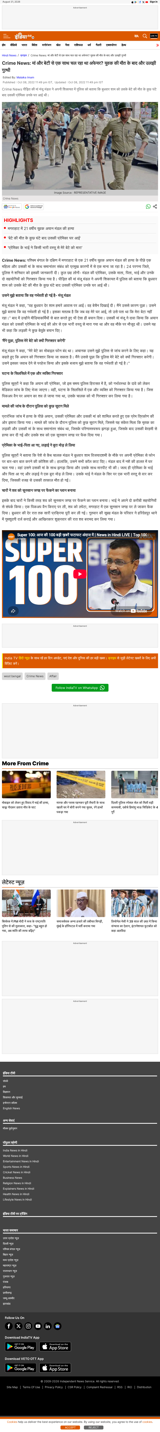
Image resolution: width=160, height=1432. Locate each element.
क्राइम (23, 55)
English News (11, 1108)
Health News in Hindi (16, 1194)
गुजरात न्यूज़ (9, 1276)
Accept (70, 1427)
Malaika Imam (25, 77)
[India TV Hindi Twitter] (143, 2)
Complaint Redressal (99, 1387)
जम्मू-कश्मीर (8, 1298)
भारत (24, 45)
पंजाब (5, 1281)
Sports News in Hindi (16, 1166)
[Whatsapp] (148, 206)
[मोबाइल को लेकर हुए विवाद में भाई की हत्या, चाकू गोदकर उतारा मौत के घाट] (26, 784)
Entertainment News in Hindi (21, 1161)
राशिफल (78, 45)
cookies (147, 1421)
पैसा (67, 45)
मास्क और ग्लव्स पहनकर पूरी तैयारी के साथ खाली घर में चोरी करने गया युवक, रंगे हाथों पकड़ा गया (81, 807)
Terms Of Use (31, 1387)
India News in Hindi (15, 1150)
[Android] (136, 2)
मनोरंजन (46, 45)
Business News (12, 1177)
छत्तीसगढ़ (7, 1292)
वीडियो (13, 45)
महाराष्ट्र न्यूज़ (9, 1265)
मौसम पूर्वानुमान (10, 1128)
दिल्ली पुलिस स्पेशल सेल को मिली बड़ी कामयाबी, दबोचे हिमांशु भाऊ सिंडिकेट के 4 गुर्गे (134, 807)
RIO (129, 1387)
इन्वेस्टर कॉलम (10, 1102)
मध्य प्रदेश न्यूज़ (10, 1260)
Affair (53, 676)
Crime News (35, 676)
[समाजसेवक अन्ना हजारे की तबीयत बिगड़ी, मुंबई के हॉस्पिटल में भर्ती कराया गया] (81, 903)
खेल (58, 45)
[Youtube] (38, 1326)
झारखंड (7, 1303)
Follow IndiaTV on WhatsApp (77, 688)
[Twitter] (18, 1326)
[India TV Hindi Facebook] (140, 2)
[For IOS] (55, 1368)
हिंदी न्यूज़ (24, 658)
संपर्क (5, 1081)
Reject (94, 1427)
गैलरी (98, 45)
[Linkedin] (48, 1326)
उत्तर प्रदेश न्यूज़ (11, 1238)
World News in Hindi (15, 1155)
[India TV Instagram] (28, 1326)
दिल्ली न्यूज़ (8, 1243)
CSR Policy (75, 1387)
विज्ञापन (6, 1091)
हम (4, 1086)
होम (3, 45)
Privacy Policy (54, 1387)
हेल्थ (124, 45)
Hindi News (9, 55)
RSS (120, 1387)
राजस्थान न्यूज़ (10, 1270)
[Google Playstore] (20, 1346)
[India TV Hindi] (24, 36)
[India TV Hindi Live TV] (154, 36)
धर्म (89, 45)
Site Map (12, 1387)
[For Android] (20, 1368)
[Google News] (12, 206)
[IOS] (132, 2)
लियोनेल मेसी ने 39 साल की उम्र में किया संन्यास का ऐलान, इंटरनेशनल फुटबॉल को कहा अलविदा (134, 926)
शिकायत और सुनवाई (13, 1097)
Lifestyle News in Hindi (17, 1199)
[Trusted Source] (34, 206)
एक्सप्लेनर (111, 45)
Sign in (153, 1)
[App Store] (55, 1346)
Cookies (12, 1421)
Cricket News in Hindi (16, 1172)
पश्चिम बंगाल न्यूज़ (11, 1249)
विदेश (34, 45)
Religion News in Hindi (17, 1183)
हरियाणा (7, 1287)
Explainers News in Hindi (18, 1188)
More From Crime (25, 763)
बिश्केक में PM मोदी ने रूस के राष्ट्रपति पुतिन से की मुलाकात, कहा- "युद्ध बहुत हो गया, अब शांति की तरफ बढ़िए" (24, 926)
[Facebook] (9, 1326)
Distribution (144, 1387)
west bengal (12, 676)
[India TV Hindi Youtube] (147, 2)
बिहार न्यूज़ (8, 1254)
